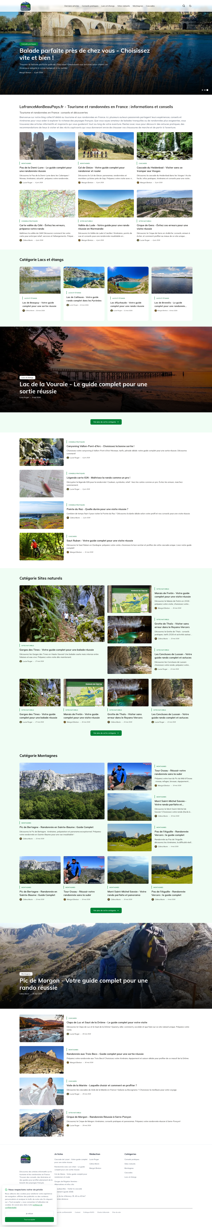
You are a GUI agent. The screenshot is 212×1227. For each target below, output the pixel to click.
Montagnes (138, 6)
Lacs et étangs (108, 6)
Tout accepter (29, 1219)
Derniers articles (71, 6)
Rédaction (94, 1154)
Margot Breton (25, 72)
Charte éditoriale (103, 1212)
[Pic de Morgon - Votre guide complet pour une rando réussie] (106, 966)
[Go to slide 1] (202, 90)
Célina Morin (24, 994)
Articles (58, 1154)
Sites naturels (124, 6)
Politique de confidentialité (62, 1212)
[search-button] (183, 6)
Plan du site (116, 1212)
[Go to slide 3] (207, 90)
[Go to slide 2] (205, 90)
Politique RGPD (88, 1212)
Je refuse (29, 1213)
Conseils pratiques (90, 6)
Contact (77, 1212)
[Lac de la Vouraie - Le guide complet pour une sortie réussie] (106, 369)
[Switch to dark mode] (190, 6)
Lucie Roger (24, 397)
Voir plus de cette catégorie (104, 422)
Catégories (130, 1154)
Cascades (150, 6)
